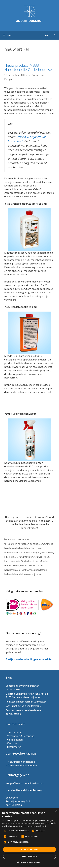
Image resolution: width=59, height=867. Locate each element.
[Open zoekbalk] (55, 35)
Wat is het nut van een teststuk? (23, 705)
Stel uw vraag (14, 732)
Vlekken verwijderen (30, 574)
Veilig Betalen (15, 739)
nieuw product (28, 565)
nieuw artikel (11, 565)
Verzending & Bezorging (20, 736)
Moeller (44, 561)
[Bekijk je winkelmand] (46, 35)
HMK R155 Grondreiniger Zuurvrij (23, 556)
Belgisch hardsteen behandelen (25, 543)
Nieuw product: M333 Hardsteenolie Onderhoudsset (28, 67)
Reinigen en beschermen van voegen (26, 701)
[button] (29, 862)
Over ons (12, 743)
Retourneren (14, 746)
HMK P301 (47, 552)
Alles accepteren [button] (29, 849)
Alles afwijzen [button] (29, 856)
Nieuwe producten (18, 539)
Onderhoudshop (29, 21)
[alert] (29, 837)
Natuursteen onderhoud (21, 761)
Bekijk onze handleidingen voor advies (29, 659)
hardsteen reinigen (29, 552)
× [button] (56, 811)
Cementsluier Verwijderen (22, 765)
